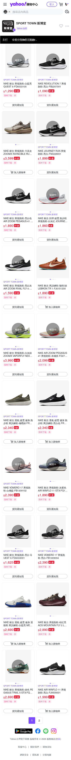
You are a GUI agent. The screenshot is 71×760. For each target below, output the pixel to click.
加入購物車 (20, 172)
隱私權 (35, 754)
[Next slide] (32, 60)
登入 (51, 4)
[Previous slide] (4, 60)
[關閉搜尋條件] (9, 11)
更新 (58, 738)
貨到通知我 (18, 105)
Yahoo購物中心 (24, 4)
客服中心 (22, 746)
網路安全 (24, 754)
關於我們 (34, 746)
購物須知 (47, 746)
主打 (5, 39)
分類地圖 (47, 754)
